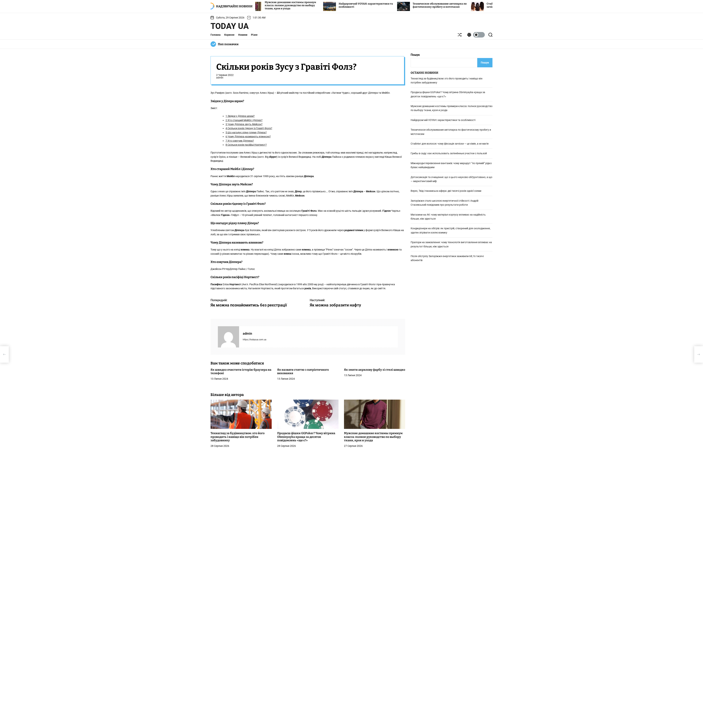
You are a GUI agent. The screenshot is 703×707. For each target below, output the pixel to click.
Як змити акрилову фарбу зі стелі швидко (374, 369)
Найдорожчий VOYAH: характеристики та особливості (443, 120)
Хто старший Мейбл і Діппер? (244, 120)
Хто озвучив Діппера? (240, 140)
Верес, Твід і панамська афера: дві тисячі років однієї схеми (446, 191)
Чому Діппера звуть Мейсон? (244, 124)
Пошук (415, 55)
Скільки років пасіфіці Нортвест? (246, 144)
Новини (242, 34)
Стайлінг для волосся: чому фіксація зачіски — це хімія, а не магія (470, 5)
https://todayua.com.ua (254, 339)
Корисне (229, 34)
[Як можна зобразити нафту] (698, 354)
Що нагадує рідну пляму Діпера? (246, 132)
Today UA (230, 26)
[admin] (228, 336)
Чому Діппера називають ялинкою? (248, 136)
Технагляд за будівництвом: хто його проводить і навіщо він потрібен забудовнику (238, 437)
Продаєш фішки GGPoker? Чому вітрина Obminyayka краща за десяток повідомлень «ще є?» (306, 437)
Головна (216, 34)
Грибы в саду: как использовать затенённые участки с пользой (449, 153)
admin (219, 77)
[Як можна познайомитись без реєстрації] (4, 354)
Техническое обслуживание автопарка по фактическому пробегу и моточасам (400, 5)
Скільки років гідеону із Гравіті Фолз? (249, 128)
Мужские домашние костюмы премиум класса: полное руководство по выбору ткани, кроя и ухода (373, 437)
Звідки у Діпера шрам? (240, 116)
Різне (254, 34)
